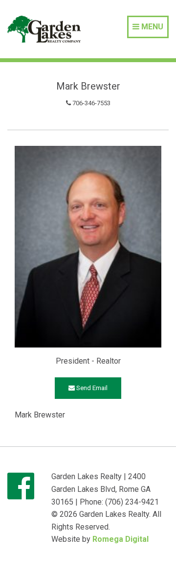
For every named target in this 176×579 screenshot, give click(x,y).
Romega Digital (120, 539)
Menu (151, 26)
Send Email (91, 388)
